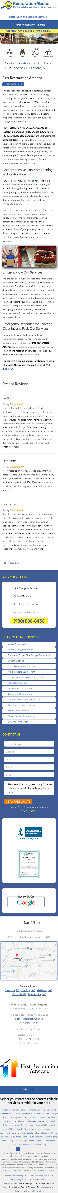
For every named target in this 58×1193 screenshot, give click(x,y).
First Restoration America (29, 1018)
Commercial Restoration (20, 693)
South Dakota (50, 1136)
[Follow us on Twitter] (28, 1149)
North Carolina (12, 1132)
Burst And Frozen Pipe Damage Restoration (29, 655)
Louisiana (7, 1121)
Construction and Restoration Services (27, 677)
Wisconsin (31, 1144)
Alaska (14, 1109)
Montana (40, 1125)
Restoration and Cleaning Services (28, 16)
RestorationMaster (13, 1175)
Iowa (35, 1117)
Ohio (37, 1132)
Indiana (28, 1117)
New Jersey (31, 1129)
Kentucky (51, 1117)
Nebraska (49, 1125)
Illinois (20, 1117)
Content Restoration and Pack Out (25, 699)
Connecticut (5, 1113)
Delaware (17, 1113)
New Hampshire (17, 1129)
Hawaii (6, 1117)
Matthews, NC (44, 990)
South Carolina (35, 1136)
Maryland (24, 1121)
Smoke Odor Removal (18, 710)
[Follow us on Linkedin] (33, 1149)
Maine (16, 1121)
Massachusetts (37, 1121)
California (40, 1109)
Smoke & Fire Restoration (20, 688)
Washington (49, 1140)
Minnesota (8, 1125)
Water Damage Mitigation (20, 649)
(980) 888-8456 (29, 621)
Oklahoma (45, 1132)
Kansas (42, 1117)
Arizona (21, 1109)
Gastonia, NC (19, 994)
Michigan (50, 1121)
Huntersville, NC (37, 994)
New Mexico (44, 1129)
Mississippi (19, 1125)
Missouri (30, 1125)
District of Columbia (32, 1113)
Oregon (54, 1132)
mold (44, 102)
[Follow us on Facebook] (23, 1149)
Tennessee (7, 1140)
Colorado (51, 1109)
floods (31, 180)
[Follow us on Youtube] (39, 1149)
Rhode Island (21, 1136)
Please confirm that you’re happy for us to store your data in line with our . (29, 788)
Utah (22, 1140)
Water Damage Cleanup (19, 644)
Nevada (5, 1129)
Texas (16, 1140)
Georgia (54, 1113)
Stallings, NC (28, 990)
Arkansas (31, 1109)
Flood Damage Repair (18, 682)
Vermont (30, 1140)
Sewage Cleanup (16, 660)
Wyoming (41, 1144)
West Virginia (18, 1144)
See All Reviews (10, 562)
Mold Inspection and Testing (21, 671)
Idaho (13, 1117)
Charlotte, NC (12, 990)
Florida (46, 1113)
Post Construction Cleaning (21, 705)
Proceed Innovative (35, 1191)
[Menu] (32, 1089)
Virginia (39, 1140)
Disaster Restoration (18, 721)
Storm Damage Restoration (21, 716)
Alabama (6, 1109)
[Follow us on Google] (18, 1149)
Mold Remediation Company (22, 666)
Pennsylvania (8, 1136)
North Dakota (27, 1132)
